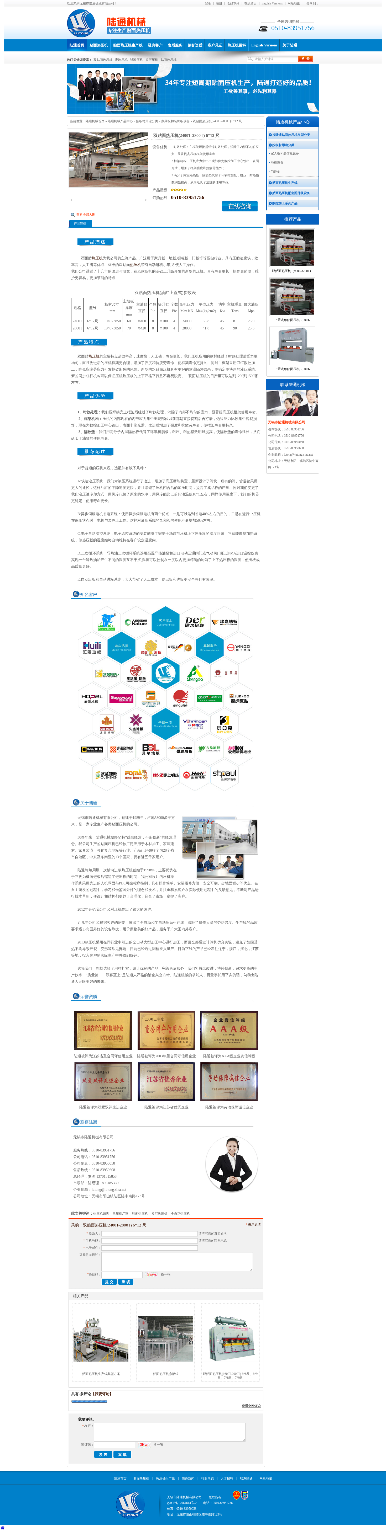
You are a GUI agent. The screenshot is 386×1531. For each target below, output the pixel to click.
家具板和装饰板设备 (175, 121)
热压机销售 (101, 1213)
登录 (208, 3)
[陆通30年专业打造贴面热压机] (193, 113)
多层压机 (151, 60)
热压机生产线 (165, 1478)
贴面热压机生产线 (128, 45)
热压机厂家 (120, 1213)
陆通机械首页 (95, 121)
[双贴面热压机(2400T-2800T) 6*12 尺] (108, 159)
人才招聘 (227, 1478)
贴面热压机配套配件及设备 (291, 193)
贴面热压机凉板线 (165, 1374)
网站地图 (294, 3)
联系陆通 (246, 1478)
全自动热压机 (180, 1213)
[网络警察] (237, 1499)
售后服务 (175, 45)
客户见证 (215, 45)
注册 (219, 3)
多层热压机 (159, 1213)
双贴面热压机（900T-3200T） (292, 271)
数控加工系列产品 (285, 203)
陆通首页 (77, 45)
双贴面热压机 (102, 60)
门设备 (275, 172)
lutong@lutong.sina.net (109, 1190)
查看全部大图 (85, 214)
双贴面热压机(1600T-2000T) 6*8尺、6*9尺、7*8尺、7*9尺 (230, 1376)
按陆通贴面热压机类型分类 (291, 135)
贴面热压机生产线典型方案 (101, 1374)
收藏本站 (233, 3)
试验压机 (136, 60)
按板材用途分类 (147, 121)
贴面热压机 (99, 45)
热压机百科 (237, 45)
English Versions (272, 3)
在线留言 (250, 3)
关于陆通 (290, 45)
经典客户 (155, 45)
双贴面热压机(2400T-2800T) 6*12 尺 (217, 121)
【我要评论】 (102, 1394)
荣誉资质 (195, 45)
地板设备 (277, 162)
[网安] (244, 1499)
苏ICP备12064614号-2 (182, 1503)
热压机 (97, 258)
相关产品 (80, 1296)
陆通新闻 (188, 1478)
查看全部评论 (251, 1406)
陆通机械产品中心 (120, 121)
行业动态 (207, 1478)
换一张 (165, 1274)
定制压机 (121, 60)
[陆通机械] (84, 34)
